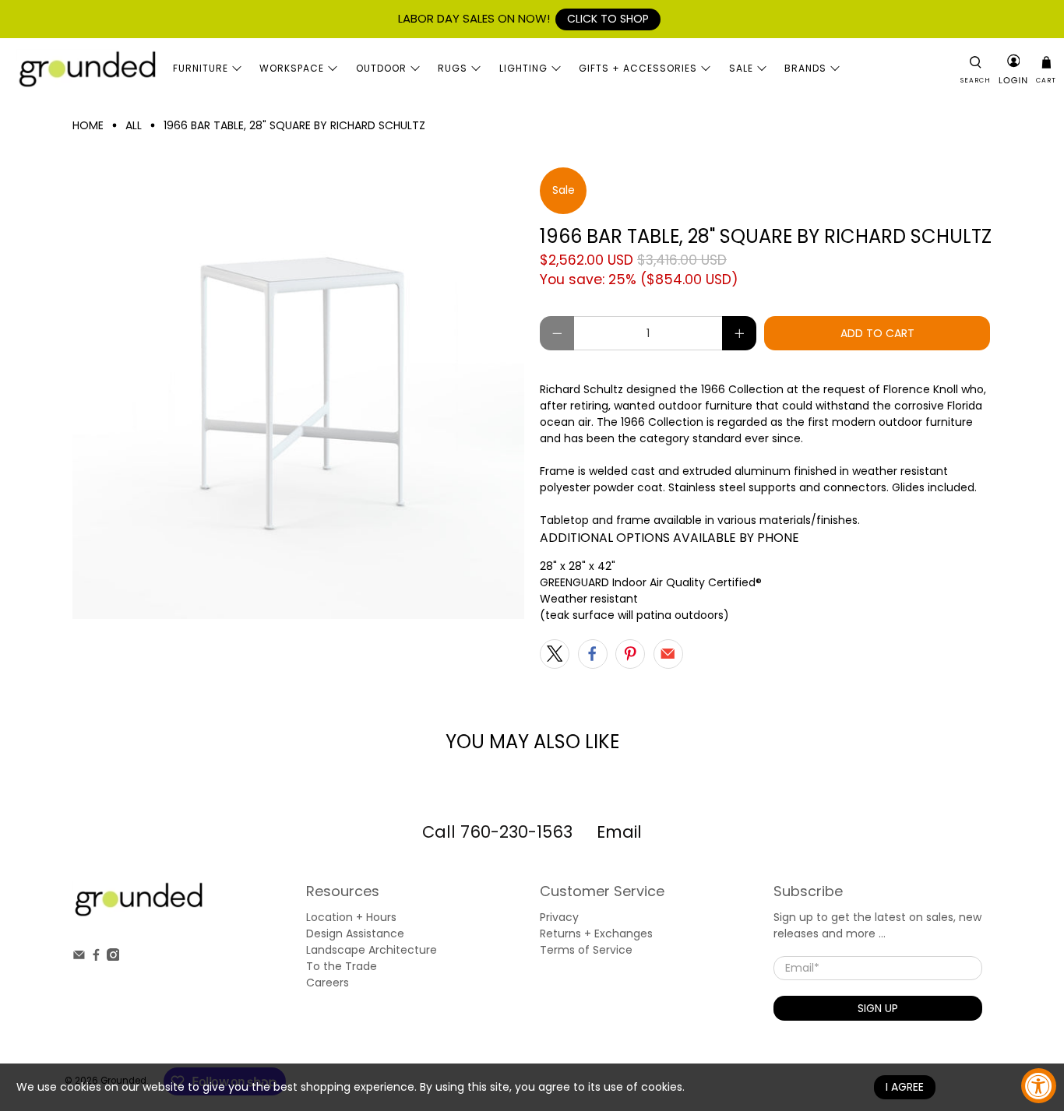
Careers (327, 982)
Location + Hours (351, 917)
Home (88, 125)
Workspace (291, 68)
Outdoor (381, 68)
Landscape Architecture (371, 950)
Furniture (200, 68)
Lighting (523, 68)
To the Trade (341, 966)
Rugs (452, 68)
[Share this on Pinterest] (630, 654)
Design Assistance (355, 933)
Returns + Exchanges (596, 933)
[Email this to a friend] (668, 654)
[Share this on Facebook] (593, 654)
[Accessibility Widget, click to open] (1038, 1085)
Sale (741, 68)
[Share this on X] (554, 654)
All (133, 125)
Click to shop (608, 18)
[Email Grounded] (79, 957)
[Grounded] (86, 68)
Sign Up (878, 1008)
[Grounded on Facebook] (96, 957)
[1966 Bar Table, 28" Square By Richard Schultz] (298, 393)
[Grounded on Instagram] (113, 957)
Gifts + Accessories (638, 68)
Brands (805, 68)
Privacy (559, 917)
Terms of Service (586, 950)
